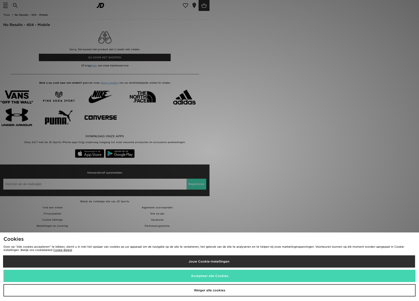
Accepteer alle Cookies (209, 276)
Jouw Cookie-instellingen (209, 261)
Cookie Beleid (62, 250)
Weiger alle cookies (209, 290)
